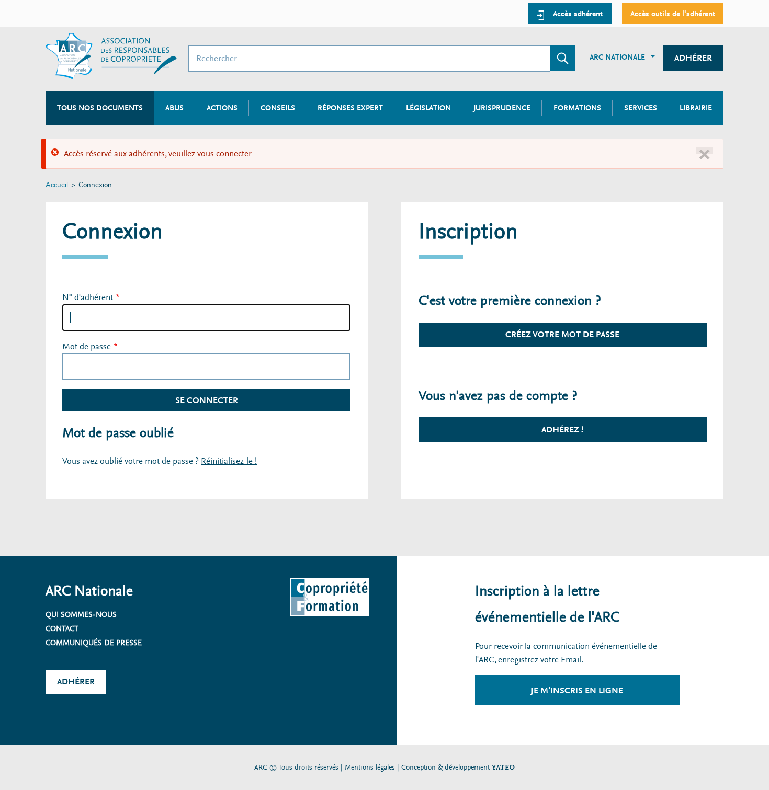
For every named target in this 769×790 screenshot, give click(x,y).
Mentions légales (370, 767)
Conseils (278, 107)
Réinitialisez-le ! (229, 460)
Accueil (57, 185)
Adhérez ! (562, 429)
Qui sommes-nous (81, 614)
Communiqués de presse (94, 642)
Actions (222, 107)
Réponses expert (350, 107)
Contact (62, 628)
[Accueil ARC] (111, 56)
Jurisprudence (501, 107)
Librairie (696, 107)
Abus (174, 107)
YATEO (503, 767)
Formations (577, 107)
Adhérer (693, 57)
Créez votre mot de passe (562, 334)
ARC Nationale (617, 57)
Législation (428, 107)
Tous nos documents (100, 107)
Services (640, 107)
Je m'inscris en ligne (577, 690)
